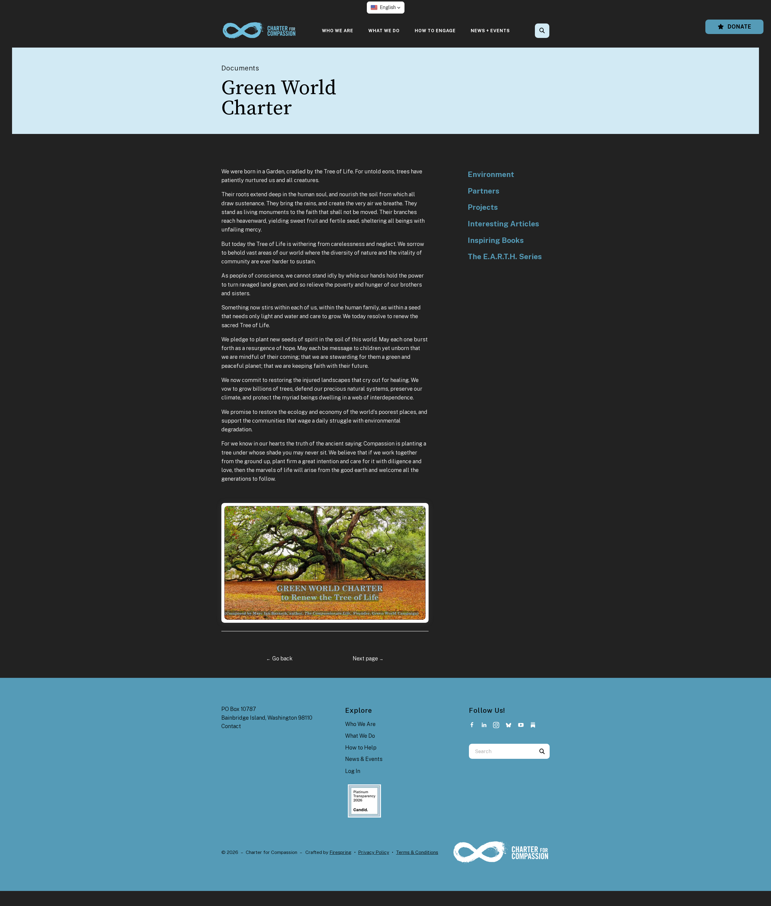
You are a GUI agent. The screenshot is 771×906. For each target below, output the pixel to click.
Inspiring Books (496, 240)
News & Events (363, 759)
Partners (483, 191)
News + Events (490, 30)
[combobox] (550, 31)
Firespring (340, 852)
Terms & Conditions (417, 852)
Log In (352, 771)
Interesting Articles (503, 223)
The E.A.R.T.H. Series (505, 256)
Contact (231, 726)
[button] (386, 7)
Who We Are (337, 30)
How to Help (360, 747)
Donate (738, 26)
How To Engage (435, 30)
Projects (483, 207)
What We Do (384, 30)
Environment (491, 174)
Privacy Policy (373, 852)
